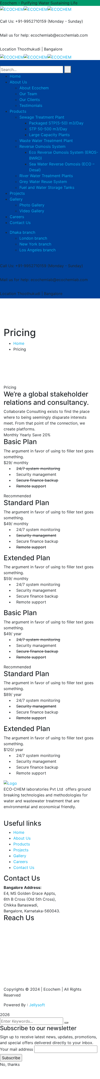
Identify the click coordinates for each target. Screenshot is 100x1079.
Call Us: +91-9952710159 (23, 21)
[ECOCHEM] (12, 8)
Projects (20, 849)
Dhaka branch (22, 232)
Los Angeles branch (37, 249)
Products (21, 844)
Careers (20, 861)
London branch (33, 238)
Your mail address (16, 1049)
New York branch (35, 244)
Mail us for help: (14, 35)
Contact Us (23, 867)
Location (8, 49)
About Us (22, 838)
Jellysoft (37, 1004)
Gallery (19, 855)
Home (18, 343)
